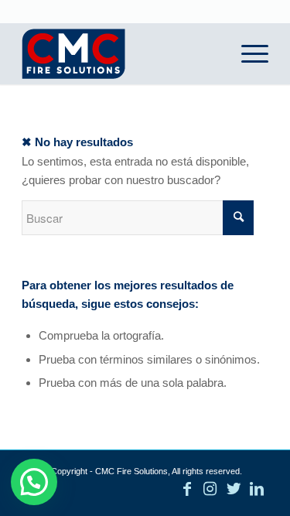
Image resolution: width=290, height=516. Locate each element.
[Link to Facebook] (187, 489)
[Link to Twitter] (233, 489)
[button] (34, 482)
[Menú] (247, 53)
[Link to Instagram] (210, 489)
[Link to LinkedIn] (256, 489)
